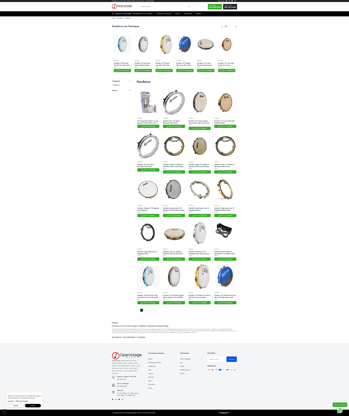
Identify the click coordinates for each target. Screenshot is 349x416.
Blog (181, 362)
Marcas (114, 90)
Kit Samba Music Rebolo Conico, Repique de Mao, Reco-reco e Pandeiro (148, 122)
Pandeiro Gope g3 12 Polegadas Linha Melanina (148, 209)
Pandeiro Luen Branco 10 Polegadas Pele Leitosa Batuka (199, 253)
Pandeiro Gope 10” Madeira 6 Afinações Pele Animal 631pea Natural (199, 166)
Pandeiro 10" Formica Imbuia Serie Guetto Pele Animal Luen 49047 (199, 122)
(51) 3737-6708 (230, 6)
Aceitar (33, 406)
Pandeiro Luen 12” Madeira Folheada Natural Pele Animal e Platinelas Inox (173, 253)
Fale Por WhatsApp (123, 70)
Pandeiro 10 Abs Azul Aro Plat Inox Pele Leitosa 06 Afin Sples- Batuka (122, 64)
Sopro (150, 381)
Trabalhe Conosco (185, 370)
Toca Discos (151, 384)
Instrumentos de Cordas (154, 362)
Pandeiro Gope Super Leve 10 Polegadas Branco (199, 209)
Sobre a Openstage (185, 359)
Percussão (120, 18)
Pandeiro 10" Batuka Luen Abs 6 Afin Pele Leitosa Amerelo (162, 64)
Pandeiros (127, 18)
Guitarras (150, 373)
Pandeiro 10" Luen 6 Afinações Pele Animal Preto (204, 64)
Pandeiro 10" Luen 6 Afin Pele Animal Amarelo (224, 122)
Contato (182, 366)
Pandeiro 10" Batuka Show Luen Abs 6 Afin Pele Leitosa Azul (183, 64)
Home (113, 18)
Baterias (150, 359)
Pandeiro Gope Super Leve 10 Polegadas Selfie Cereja (224, 209)
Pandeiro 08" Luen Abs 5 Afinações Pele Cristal (171, 122)
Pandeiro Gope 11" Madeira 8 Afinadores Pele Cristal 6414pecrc (224, 166)
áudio (149, 370)
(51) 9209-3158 (214, 6)
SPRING (216, 256)
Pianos (150, 388)
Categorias (116, 81)
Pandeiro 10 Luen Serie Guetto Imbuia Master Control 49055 (142, 64)
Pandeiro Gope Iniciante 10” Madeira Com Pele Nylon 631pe (173, 209)
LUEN (115, 67)
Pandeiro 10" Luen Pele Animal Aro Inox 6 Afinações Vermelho (226, 64)
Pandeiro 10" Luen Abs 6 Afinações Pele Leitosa (145, 166)
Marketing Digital (132, 412)
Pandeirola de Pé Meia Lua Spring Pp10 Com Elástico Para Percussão (224, 253)
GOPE (164, 168)
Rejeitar (16, 406)
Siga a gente (221, 1)
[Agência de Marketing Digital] (224, 412)
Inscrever (231, 359)
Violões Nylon (152, 366)
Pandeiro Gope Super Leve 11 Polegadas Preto (147, 253)
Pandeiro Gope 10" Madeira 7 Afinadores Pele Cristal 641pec (173, 166)
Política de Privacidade (22, 401)
